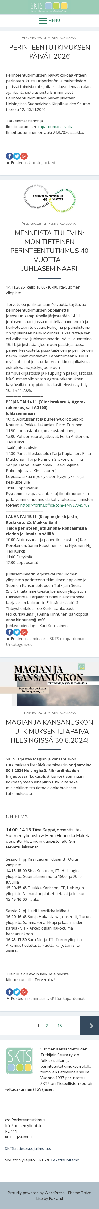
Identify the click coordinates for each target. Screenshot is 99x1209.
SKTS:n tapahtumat (67, 638)
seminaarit (38, 638)
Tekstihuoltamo (64, 1160)
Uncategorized (42, 162)
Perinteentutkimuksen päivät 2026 (49, 52)
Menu (54, 20)
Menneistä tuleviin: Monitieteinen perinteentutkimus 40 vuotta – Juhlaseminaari (49, 251)
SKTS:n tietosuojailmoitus (28, 1148)
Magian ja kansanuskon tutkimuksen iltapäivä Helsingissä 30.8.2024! (49, 731)
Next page (89, 1025)
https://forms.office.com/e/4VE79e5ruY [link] (55, 505)
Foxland (56, 1198)
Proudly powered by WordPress (36, 1192)
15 (60, 1025)
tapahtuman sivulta (55, 126)
